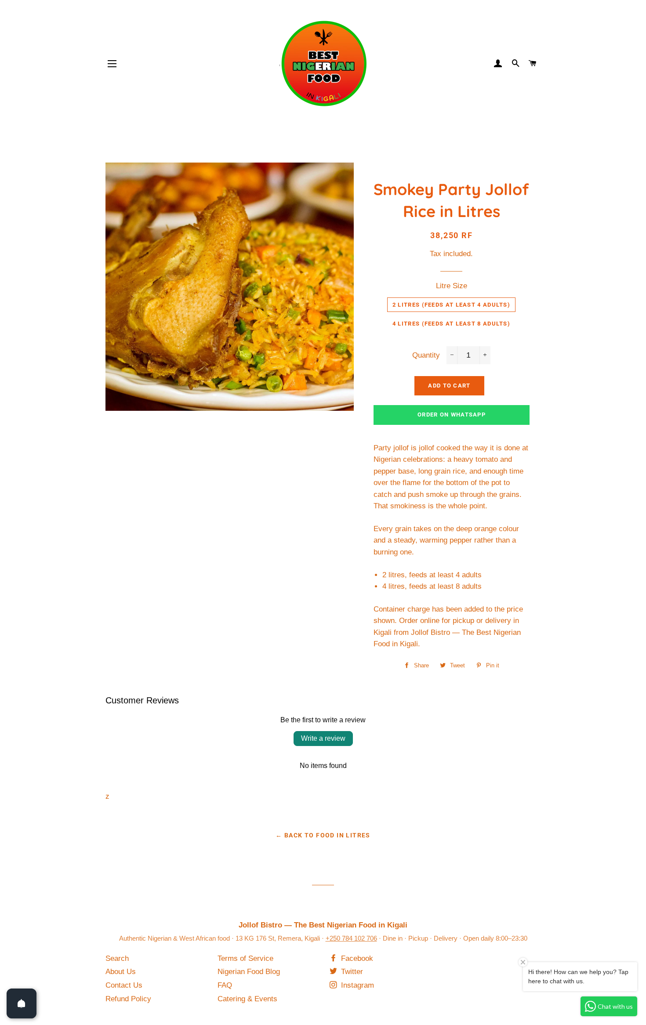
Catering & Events (247, 999)
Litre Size (451, 286)
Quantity (426, 355)
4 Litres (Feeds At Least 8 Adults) (451, 323)
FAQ (225, 985)
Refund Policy (128, 999)
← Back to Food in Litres (323, 835)
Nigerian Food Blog (249, 971)
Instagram (356, 985)
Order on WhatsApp (451, 414)
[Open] (21, 1003)
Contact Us (123, 985)
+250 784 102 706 (351, 938)
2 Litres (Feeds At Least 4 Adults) (451, 304)
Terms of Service (245, 958)
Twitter (351, 971)
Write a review (323, 738)
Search (117, 958)
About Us (120, 971)
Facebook (356, 958)
